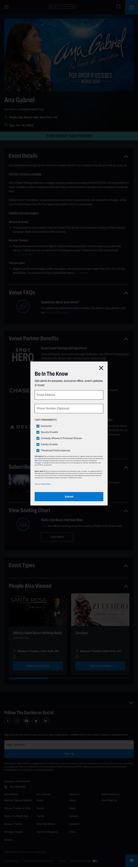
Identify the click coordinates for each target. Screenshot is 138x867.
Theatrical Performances (55, 450)
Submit (69, 497)
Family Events (49, 444)
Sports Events (49, 432)
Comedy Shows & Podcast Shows (61, 438)
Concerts (46, 426)
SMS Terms (38, 461)
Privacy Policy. (45, 484)
